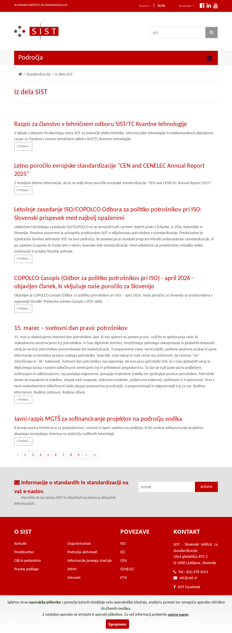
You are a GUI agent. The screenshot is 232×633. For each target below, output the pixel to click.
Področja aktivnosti (82, 552)
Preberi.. (24, 146)
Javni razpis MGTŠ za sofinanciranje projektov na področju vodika (98, 419)
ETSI (123, 578)
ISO (123, 544)
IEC (122, 552)
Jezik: (161, 6)
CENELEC (127, 569)
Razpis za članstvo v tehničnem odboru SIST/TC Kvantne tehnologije (100, 124)
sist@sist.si (188, 578)
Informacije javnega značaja (89, 561)
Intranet (74, 578)
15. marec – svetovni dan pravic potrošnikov (70, 328)
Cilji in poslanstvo (27, 561)
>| (94, 455)
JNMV (72, 569)
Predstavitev (24, 552)
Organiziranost (79, 544)
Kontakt (20, 544)
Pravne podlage (26, 569)
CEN (123, 561)
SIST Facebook (188, 587)
